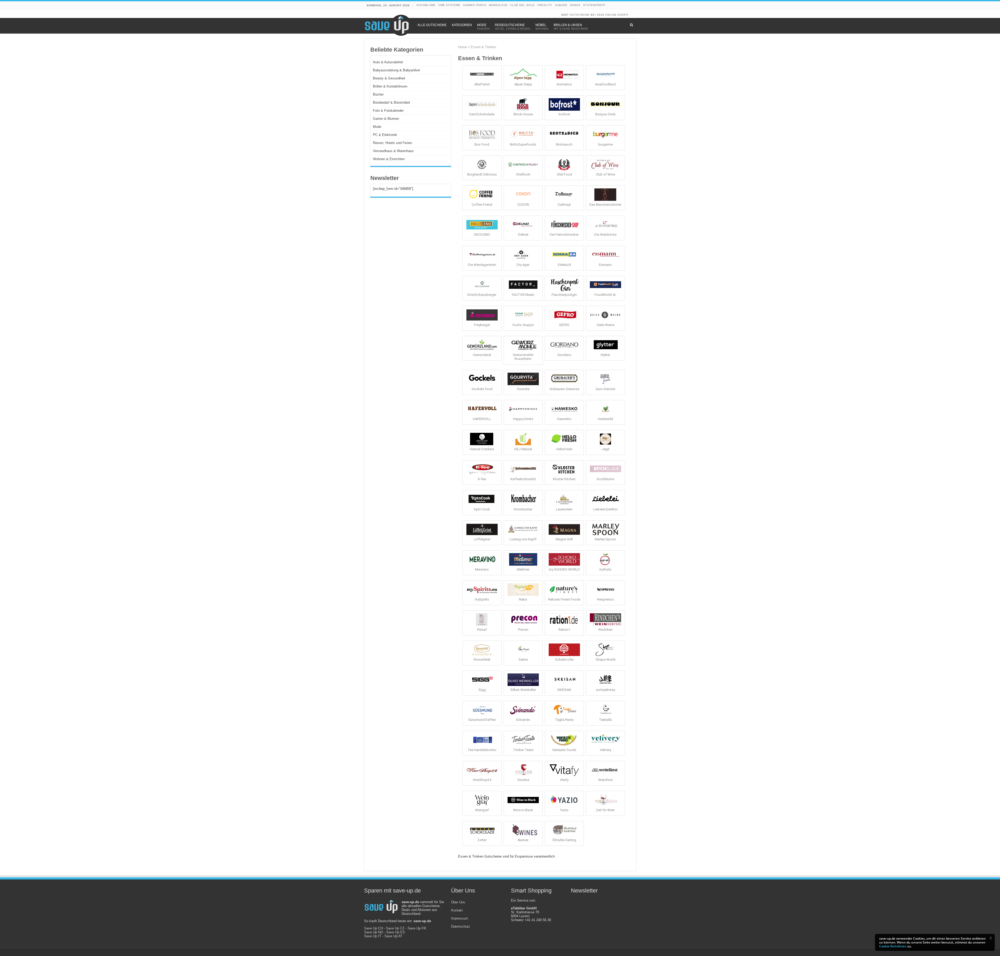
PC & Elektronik (385, 135)
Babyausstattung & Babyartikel (396, 70)
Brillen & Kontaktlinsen (390, 86)
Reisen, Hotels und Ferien (392, 143)
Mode (377, 127)
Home (462, 47)
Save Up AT (393, 936)
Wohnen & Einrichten (389, 159)
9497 (565, 14)
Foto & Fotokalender (388, 111)
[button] (990, 938)
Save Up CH (373, 928)
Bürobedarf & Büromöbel (391, 102)
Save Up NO (373, 932)
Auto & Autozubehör (388, 62)
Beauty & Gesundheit (389, 78)
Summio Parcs (474, 5)
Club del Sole (522, 5)
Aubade (561, 5)
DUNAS (575, 5)
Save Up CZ (395, 928)
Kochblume (426, 5)
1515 (600, 14)
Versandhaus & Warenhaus (393, 151)
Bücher (378, 94)
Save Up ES (395, 932)
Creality (544, 5)
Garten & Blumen (386, 119)
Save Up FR (417, 928)
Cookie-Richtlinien (893, 946)
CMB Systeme (449, 5)
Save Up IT (372, 936)
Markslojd (498, 5)
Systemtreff (594, 5)
